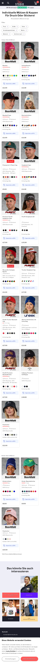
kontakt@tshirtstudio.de (10, 634)
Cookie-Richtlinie (11, 651)
